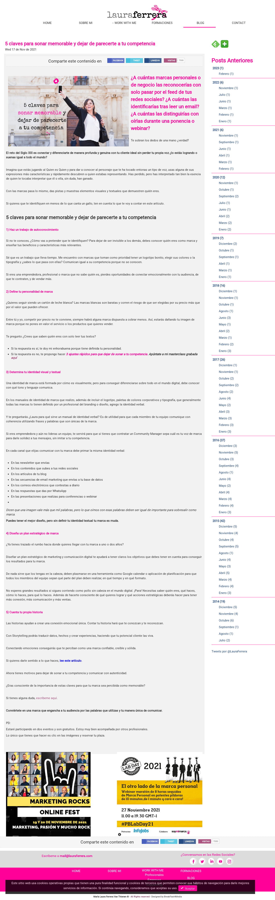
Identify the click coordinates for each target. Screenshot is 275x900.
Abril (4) (224, 492)
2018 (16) (219, 285)
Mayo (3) (225, 566)
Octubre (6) (226, 620)
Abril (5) (224, 573)
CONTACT (239, 23)
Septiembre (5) (229, 546)
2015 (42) (219, 521)
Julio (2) (224, 640)
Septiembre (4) (229, 466)
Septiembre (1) (229, 142)
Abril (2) (224, 216)
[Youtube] (220, 861)
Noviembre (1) (228, 88)
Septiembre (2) (229, 196)
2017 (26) (219, 359)
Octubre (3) (226, 459)
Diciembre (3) (228, 446)
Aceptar (189, 888)
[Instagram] (229, 861)
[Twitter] (202, 861)
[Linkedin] (211, 861)
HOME (47, 23)
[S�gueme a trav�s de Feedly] (216, 44)
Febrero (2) (226, 344)
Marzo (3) (225, 418)
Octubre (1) (226, 189)
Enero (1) (225, 121)
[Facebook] (193, 861)
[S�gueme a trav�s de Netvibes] (224, 44)
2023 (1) (218, 68)
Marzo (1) (225, 108)
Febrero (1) (226, 74)
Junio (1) (225, 101)
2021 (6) (218, 130)
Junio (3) (225, 318)
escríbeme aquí (46, 698)
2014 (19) (219, 601)
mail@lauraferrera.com (76, 856)
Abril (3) (224, 411)
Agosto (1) (226, 311)
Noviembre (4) (228, 533)
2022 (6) (218, 82)
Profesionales (154, 875)
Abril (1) (224, 155)
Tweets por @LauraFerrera (229, 651)
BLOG (200, 23)
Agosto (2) (226, 392)
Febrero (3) (226, 425)
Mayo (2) (225, 405)
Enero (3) (225, 351)
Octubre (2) (226, 378)
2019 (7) (218, 238)
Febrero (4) (226, 505)
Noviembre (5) (228, 452)
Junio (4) (225, 398)
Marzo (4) (225, 499)
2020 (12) (219, 177)
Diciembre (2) (228, 244)
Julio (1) (224, 95)
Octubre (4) (226, 540)
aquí (14, 358)
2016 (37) (219, 440)
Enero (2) (225, 229)
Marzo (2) (225, 223)
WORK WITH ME (125, 23)
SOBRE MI (85, 23)
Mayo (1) (225, 324)
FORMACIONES (162, 23)
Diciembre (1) (228, 291)
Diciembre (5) (228, 526)
